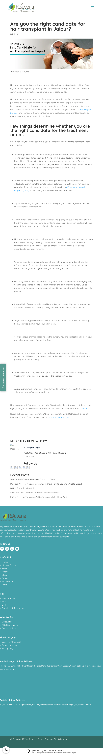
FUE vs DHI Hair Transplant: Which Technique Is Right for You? (38, 497)
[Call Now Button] (6, 749)
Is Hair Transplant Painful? (22, 488)
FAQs (4, 584)
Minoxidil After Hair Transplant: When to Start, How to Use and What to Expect (46, 484)
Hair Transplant (9, 598)
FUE (4, 601)
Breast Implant (9, 628)
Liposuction (7, 621)
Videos (5, 571)
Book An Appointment (3, 377)
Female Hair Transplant (13, 608)
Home (5, 562)
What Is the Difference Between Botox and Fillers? (33, 479)
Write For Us (7, 581)
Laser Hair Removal (11, 642)
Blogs (4, 575)
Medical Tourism (9, 565)
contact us (86, 408)
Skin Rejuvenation (10, 625)
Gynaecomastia (9, 645)
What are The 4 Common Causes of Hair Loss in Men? (35, 492)
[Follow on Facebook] (2, 549)
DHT (4, 605)
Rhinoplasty (7, 648)
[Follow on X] (12, 549)
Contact (5, 578)
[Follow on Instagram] (7, 549)
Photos (5, 568)
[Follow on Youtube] (17, 549)
